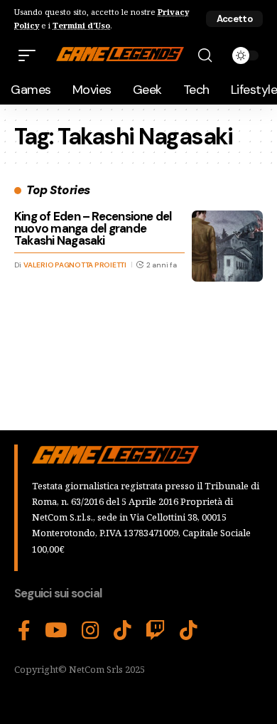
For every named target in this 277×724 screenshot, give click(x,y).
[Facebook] (24, 631)
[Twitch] (155, 631)
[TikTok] (122, 631)
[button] (234, 19)
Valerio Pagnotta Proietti (74, 265)
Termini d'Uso (81, 25)
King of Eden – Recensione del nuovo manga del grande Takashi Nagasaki (93, 228)
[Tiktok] (188, 631)
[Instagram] (90, 631)
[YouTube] (56, 631)
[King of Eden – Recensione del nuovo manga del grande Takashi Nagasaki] (227, 246)
